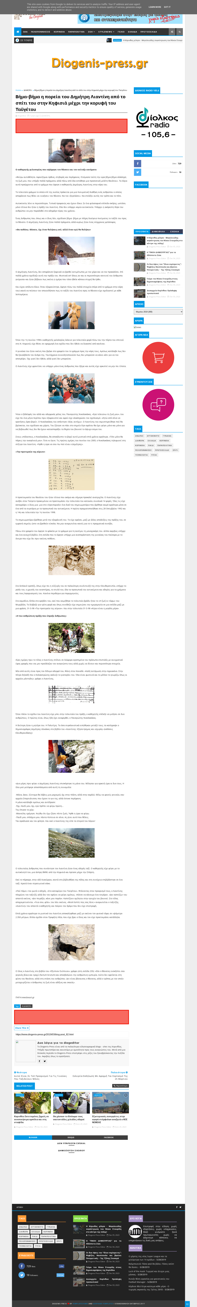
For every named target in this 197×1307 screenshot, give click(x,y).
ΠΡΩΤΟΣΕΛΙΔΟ (162, 450)
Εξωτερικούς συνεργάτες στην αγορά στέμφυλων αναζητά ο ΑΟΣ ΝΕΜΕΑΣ (109, 1119)
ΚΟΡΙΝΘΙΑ (59, 32)
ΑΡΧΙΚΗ (19, 1207)
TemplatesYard (80, 1304)
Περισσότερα (121, 1085)
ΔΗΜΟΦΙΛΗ (158, 231)
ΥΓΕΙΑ (154, 455)
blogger (33, 1137)
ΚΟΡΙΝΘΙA (140, 445)
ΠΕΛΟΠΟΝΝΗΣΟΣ (40, 32)
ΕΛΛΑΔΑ (132, 32)
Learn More (155, 7)
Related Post (24, 1086)
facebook (108, 1137)
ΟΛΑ (25, 32)
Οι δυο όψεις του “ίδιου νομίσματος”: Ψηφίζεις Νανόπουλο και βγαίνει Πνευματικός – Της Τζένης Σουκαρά (164, 267)
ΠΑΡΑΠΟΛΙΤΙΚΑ (76, 32)
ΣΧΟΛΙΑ (174, 231)
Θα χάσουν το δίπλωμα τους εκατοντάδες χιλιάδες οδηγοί (69, 1117)
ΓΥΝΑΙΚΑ (167, 436)
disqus (71, 1137)
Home (18, 90)
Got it (167, 7)
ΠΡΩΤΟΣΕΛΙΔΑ (148, 32)
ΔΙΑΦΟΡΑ (28, 90)
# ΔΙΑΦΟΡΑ (26, 1006)
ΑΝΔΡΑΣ (139, 436)
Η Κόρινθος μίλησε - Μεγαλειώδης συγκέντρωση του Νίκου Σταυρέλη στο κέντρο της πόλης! (141, 40)
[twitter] (180, 1207)
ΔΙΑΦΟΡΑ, (46, 115)
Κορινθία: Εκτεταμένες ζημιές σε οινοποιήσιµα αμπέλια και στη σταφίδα (31, 1119)
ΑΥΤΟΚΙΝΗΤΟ (153, 436)
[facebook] (177, 1207)
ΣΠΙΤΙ (175, 450)
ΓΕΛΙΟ (121, 32)
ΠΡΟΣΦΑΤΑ (142, 231)
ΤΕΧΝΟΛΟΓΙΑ (141, 455)
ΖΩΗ (90, 32)
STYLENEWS (105, 32)
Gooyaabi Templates (103, 1304)
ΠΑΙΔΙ (151, 445)
